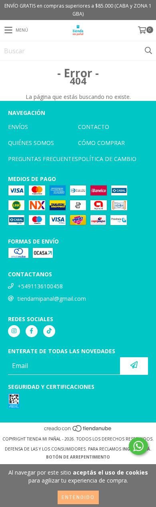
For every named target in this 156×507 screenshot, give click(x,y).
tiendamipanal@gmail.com (52, 298)
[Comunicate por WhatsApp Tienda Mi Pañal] (138, 446)
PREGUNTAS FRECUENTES (43, 159)
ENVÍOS (18, 127)
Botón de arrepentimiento (78, 457)
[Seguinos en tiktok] (49, 331)
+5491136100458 (40, 286)
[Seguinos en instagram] (14, 331)
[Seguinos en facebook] (32, 331)
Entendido (78, 497)
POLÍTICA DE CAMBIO (107, 159)
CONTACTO (93, 127)
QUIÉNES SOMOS (31, 143)
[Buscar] (148, 51)
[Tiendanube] (78, 431)
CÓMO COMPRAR (101, 143)
